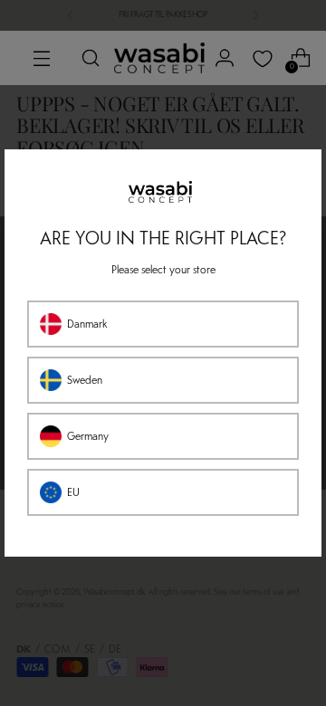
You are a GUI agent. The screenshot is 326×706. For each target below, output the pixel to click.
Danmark (87, 324)
